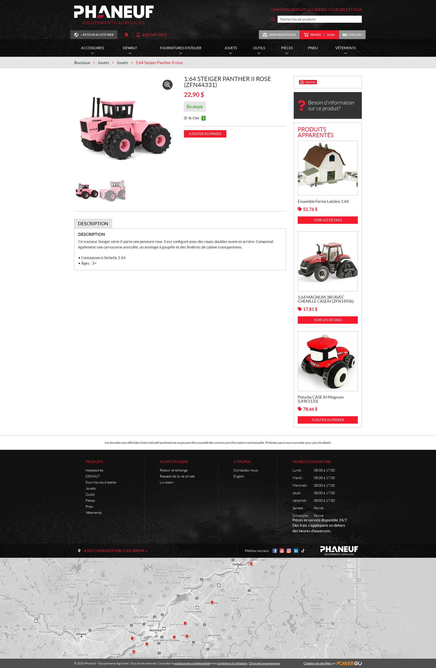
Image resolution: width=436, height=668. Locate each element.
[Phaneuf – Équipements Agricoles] (114, 15)
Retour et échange (174, 470)
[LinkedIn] (296, 550)
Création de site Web (317, 663)
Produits (94, 462)
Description (93, 223)
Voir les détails (328, 220)
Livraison (167, 482)
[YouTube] (282, 550)
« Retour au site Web (97, 34)
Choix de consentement (264, 663)
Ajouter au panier (205, 134)
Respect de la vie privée (177, 476)
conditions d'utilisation (232, 663)
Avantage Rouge (282, 34)
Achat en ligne (174, 462)
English (355, 34)
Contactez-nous (245, 470)
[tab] (93, 224)
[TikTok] (303, 550)
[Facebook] (274, 550)
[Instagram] (289, 550)
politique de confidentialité (192, 663)
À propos (242, 462)
